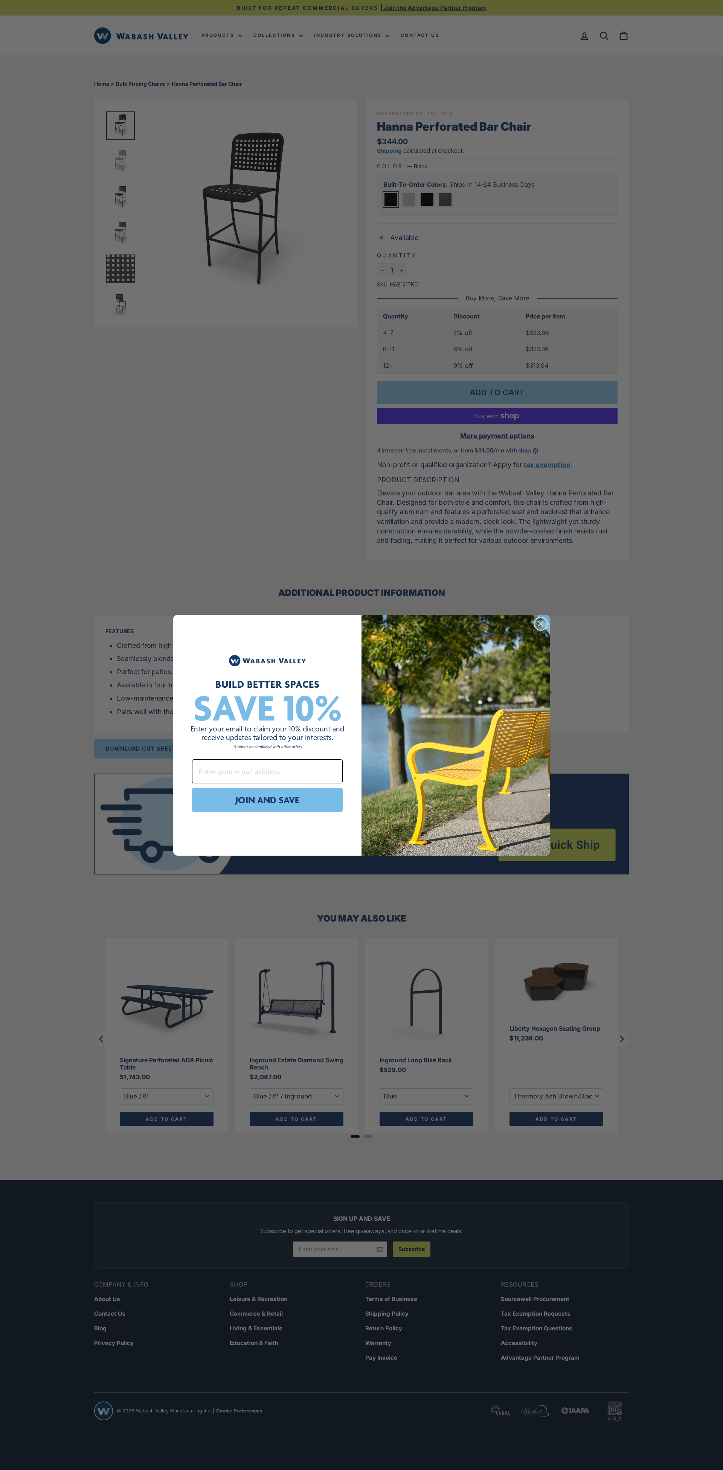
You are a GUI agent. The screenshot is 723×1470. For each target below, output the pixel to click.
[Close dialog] (541, 624)
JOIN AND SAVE (267, 800)
